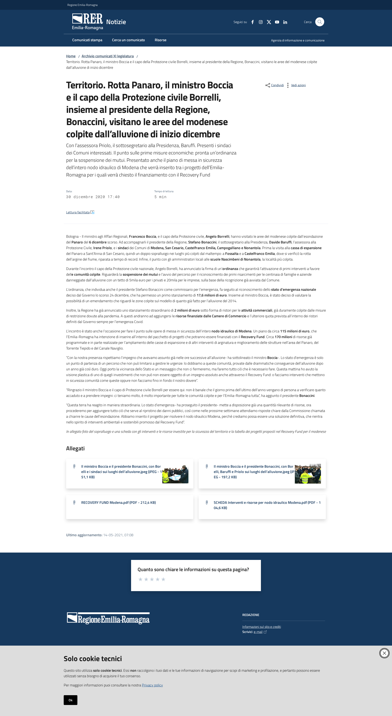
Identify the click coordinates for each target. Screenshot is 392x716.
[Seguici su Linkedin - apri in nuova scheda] (284, 21)
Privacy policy (152, 685)
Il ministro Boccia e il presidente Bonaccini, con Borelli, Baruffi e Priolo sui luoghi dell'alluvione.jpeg (254, 472)
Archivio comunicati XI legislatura (108, 56)
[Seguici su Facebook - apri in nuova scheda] (251, 21)
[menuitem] (295, 41)
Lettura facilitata (78, 212)
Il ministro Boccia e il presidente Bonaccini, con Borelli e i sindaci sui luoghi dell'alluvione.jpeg (121, 472)
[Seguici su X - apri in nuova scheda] (267, 21)
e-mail (258, 631)
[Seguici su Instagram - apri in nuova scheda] (259, 21)
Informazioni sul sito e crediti (261, 626)
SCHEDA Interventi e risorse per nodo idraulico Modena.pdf (267, 505)
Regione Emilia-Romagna (82, 5)
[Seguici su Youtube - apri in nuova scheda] (275, 21)
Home (71, 56)
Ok (70, 700)
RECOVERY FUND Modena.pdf (118, 502)
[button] (320, 22)
